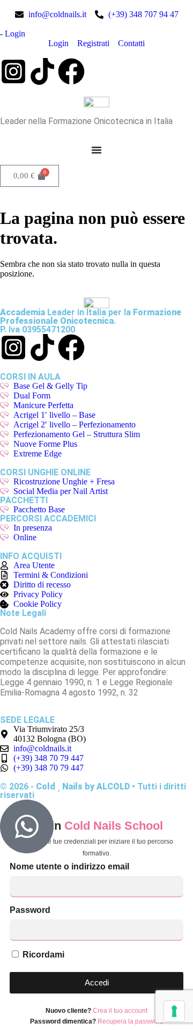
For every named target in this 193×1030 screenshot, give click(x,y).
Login (15, 33)
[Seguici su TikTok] (42, 71)
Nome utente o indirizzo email (69, 866)
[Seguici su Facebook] (71, 71)
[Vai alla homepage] (96, 102)
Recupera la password (131, 1021)
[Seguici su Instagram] (13, 71)
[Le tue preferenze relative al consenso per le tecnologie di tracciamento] (174, 1011)
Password (30, 910)
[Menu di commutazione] (96, 149)
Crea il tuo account (120, 1010)
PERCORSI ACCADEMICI (48, 518)
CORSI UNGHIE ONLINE (45, 472)
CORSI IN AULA (30, 377)
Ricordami (42, 954)
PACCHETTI (24, 500)
